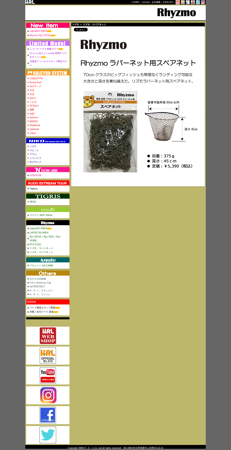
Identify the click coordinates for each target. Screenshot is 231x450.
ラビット (34, 150)
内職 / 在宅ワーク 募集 (42, 311)
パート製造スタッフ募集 (42, 307)
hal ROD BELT (37, 286)
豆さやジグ (35, 162)
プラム (33, 154)
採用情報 (31, 301)
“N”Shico (34, 105)
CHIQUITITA (36, 78)
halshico (34, 117)
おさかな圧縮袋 (38, 278)
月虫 (32, 90)
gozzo (33, 98)
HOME (136, 2)
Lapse (33, 133)
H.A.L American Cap (40, 282)
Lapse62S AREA (38, 31)
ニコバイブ (35, 158)
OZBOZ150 (36, 175)
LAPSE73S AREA (39, 232)
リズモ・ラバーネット (41, 248)
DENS (33, 201)
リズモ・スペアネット (41, 252)
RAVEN (34, 121)
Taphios (34, 188)
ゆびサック (35, 86)
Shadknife (35, 125)
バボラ (33, 146)
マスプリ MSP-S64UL (41, 215)
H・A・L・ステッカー (41, 290)
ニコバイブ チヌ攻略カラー (44, 48)
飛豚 (32, 109)
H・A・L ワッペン (40, 294)
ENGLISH (168, 2)
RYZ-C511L (36, 244)
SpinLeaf (34, 129)
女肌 (32, 113)
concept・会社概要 (151, 2)
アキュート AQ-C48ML (42, 265)
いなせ (33, 102)
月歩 (32, 94)
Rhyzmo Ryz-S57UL (40, 35)
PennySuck (36, 82)
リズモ (75, 24)
